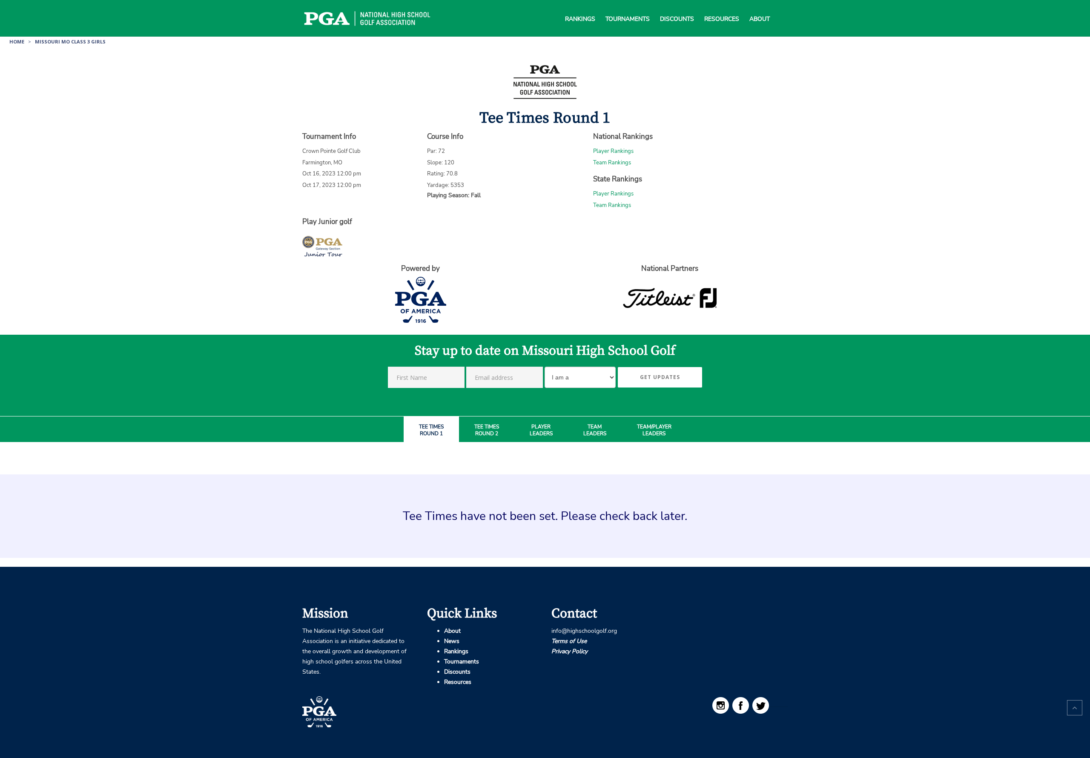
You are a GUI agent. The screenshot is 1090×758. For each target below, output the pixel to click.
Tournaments (627, 8)
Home (16, 41)
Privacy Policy (569, 651)
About (759, 8)
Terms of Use (569, 641)
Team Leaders (594, 430)
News (451, 641)
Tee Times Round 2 (486, 430)
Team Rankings (612, 163)
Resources (721, 8)
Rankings (580, 8)
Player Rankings (613, 151)
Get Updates (660, 377)
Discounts (677, 8)
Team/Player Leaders (654, 430)
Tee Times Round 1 (431, 430)
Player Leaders (541, 430)
